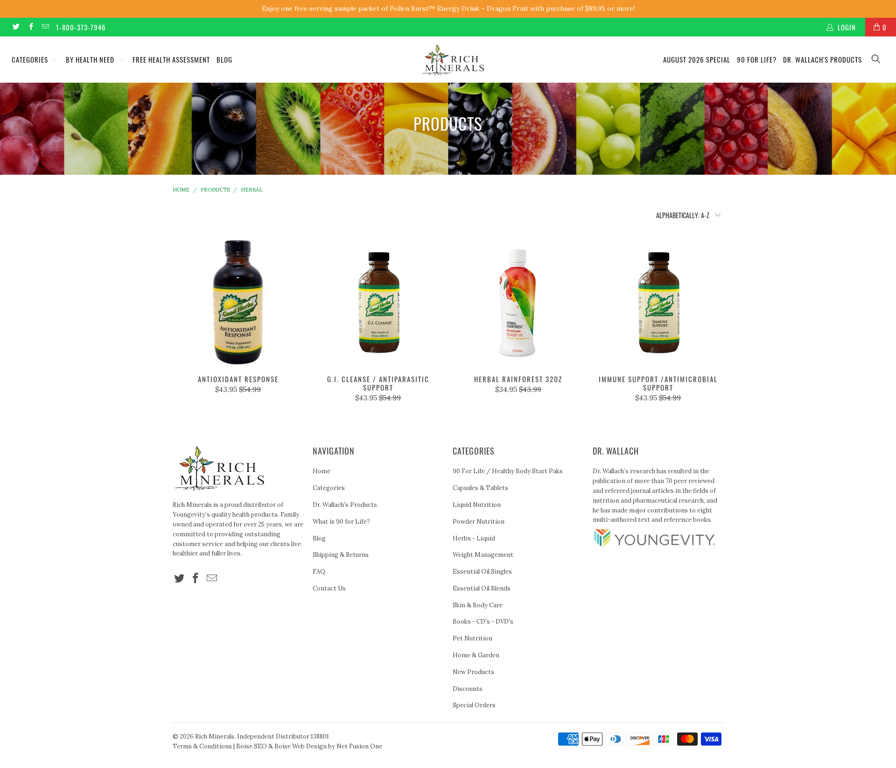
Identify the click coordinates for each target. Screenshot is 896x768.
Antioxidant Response (238, 302)
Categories (31, 59)
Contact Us (329, 588)
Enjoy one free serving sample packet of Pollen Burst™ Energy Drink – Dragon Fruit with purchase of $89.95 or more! (448, 8)
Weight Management (483, 555)
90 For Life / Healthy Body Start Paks (508, 471)
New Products (473, 672)
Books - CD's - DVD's (483, 622)
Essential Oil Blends (482, 588)
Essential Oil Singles (482, 572)
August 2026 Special (696, 59)
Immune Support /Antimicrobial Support (658, 302)
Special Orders (474, 705)
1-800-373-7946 (81, 27)
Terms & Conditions (202, 746)
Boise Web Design (300, 746)
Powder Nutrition (478, 522)
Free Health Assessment (171, 59)
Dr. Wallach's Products (822, 59)
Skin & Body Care (478, 605)
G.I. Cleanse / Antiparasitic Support (378, 302)
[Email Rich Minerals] (45, 26)
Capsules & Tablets (480, 488)
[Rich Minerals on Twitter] (16, 26)
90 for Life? (757, 59)
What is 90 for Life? (341, 522)
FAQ (319, 572)
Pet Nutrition (472, 638)
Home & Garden (476, 655)
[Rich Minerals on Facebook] (30, 26)
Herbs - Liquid (474, 538)
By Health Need (91, 59)
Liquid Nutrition (477, 505)
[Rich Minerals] (452, 55)
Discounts (468, 689)
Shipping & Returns (341, 555)
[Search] (876, 59)
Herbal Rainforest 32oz (518, 302)
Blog (224, 59)
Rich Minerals (214, 736)
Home (321, 471)
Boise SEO (251, 746)
